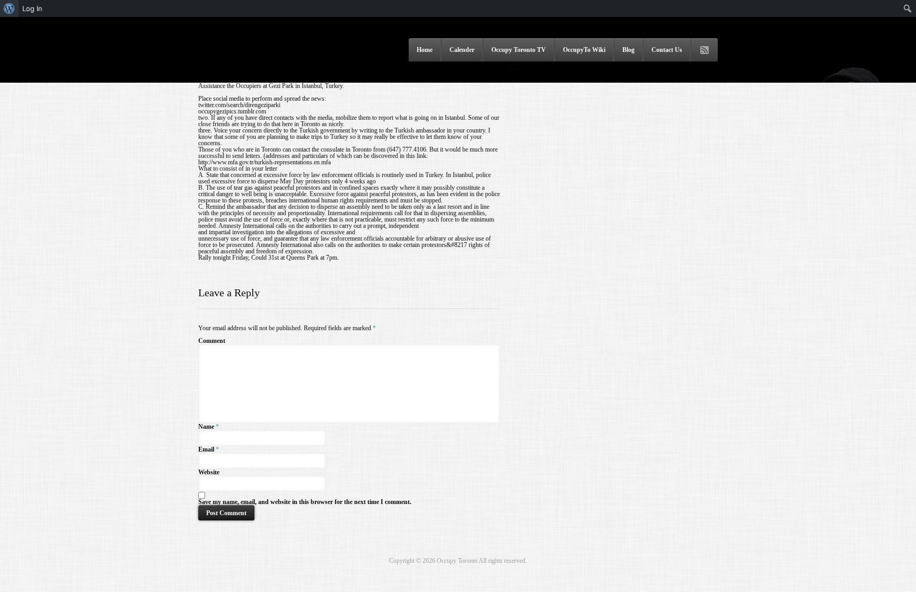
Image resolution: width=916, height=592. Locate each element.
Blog (628, 50)
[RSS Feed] (704, 50)
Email (206, 449)
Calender (462, 50)
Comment (211, 340)
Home (425, 50)
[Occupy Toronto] (259, 68)
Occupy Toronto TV (518, 50)
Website (208, 472)
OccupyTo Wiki (584, 50)
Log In (32, 8)
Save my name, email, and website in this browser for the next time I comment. (304, 502)
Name (206, 426)
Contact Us (666, 50)
